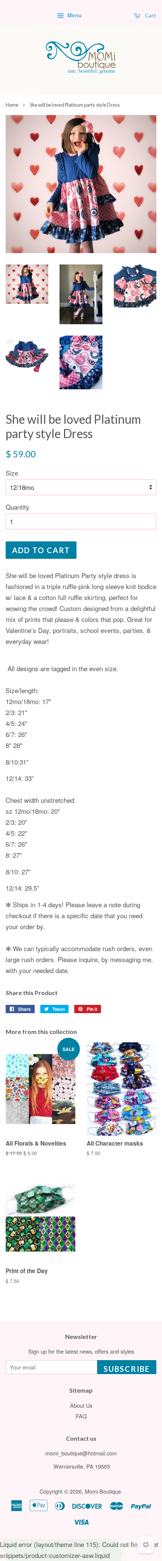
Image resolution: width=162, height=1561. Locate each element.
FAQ (81, 1416)
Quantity (17, 507)
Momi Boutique (103, 1491)
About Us (81, 1405)
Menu (74, 15)
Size (12, 472)
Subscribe (127, 1368)
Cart (150, 15)
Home (12, 105)
